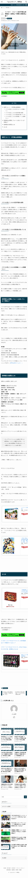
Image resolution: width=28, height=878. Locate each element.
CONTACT (13, 868)
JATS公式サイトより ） (16, 363)
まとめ (5, 127)
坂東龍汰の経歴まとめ (9, 124)
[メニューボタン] (2, 2)
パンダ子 (14, 714)
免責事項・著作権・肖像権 (16, 869)
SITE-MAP (9, 868)
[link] (14, 717)
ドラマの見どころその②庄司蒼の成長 (14, 112)
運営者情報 (9, 869)
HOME (5, 868)
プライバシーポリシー (20, 868)
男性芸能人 (9, 18)
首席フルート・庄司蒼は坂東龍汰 (12, 107)
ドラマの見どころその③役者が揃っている (15, 114)
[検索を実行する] (25, 796)
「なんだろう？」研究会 (14, 2)
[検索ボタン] (26, 2)
